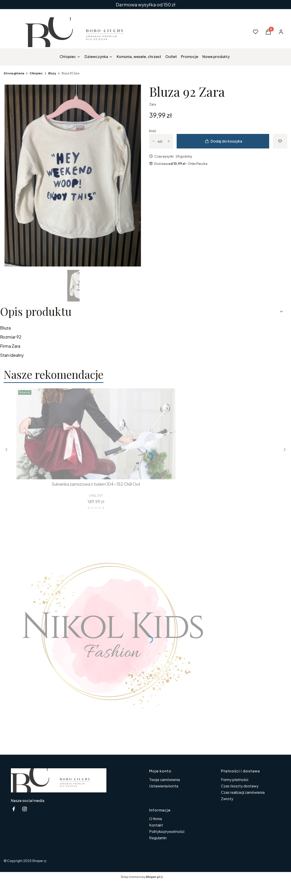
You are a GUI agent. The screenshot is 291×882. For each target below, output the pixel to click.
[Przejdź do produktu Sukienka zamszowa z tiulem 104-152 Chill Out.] (96, 433)
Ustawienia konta (163, 786)
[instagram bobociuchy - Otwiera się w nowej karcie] (24, 809)
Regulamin (158, 837)
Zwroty (227, 798)
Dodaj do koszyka (226, 141)
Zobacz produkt (90, 471)
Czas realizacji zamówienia (243, 792)
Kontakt (156, 825)
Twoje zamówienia (164, 779)
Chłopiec (36, 73)
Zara (152, 104)
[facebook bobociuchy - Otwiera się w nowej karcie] (13, 809)
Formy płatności (234, 779)
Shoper (37, 861)
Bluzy (52, 73)
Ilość (152, 131)
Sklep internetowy (140, 877)
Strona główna (14, 73)
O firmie (155, 818)
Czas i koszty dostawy (239, 786)
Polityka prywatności (166, 831)
